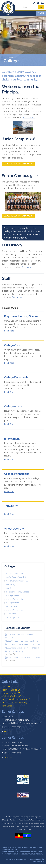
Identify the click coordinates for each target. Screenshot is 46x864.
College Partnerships (16, 473)
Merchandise (37, 861)
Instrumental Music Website (14, 699)
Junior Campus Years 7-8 (16, 577)
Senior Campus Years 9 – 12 (17, 581)
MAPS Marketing (35, 859)
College (9, 566)
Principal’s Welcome (14, 573)
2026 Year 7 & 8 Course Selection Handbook (19, 636)
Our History (10, 584)
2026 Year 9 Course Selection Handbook (23, 648)
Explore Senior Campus (17, 216)
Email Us (8, 731)
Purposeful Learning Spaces (21, 316)
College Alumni (13, 406)
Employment (12, 438)
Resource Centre (9, 689)
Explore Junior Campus (17, 164)
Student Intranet (9, 693)
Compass (6, 686)
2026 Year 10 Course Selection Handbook (23, 644)
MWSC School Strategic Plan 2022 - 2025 (23, 657)
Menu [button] (41, 13)
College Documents (16, 377)
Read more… (29, 117)
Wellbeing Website (10, 696)
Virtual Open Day (14, 528)
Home (5, 57)
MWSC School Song (15, 651)
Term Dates (11, 506)
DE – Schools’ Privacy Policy (14, 702)
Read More (9, 330)
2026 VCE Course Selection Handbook (22, 641)
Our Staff (10, 588)
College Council (13, 345)
